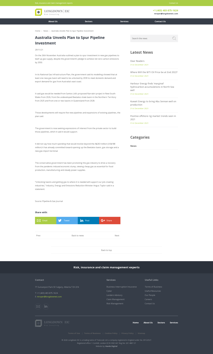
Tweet (67, 220)
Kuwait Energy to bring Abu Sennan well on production (153, 103)
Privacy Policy (128, 333)
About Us (148, 322)
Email (44, 220)
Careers (148, 299)
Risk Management (114, 303)
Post (87, 220)
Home (37, 31)
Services (174, 322)
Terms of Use (74, 333)
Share (109, 220)
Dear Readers (137, 60)
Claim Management (115, 299)
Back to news (78, 235)
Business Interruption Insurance (121, 286)
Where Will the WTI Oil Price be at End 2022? (154, 72)
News (45, 31)
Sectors (161, 322)
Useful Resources (153, 291)
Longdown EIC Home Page (52, 12)
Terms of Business (153, 286)
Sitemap (141, 333)
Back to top (106, 250)
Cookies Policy (111, 333)
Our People (150, 295)
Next (117, 235)
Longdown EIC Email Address (38, 306)
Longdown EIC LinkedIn (46, 306)
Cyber (109, 291)
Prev (38, 235)
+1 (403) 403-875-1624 (165, 10)
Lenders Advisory (114, 295)
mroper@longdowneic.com (166, 13)
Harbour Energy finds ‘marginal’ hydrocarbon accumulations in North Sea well (152, 87)
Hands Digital (111, 346)
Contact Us (173, 3)
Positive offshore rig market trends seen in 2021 (153, 118)
